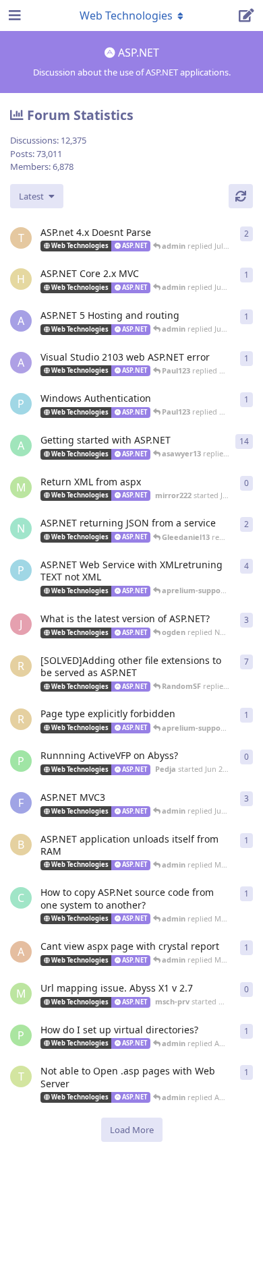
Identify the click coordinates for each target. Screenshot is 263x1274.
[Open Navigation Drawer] (13, 15)
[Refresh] (241, 196)
